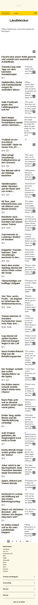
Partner (5, 595)
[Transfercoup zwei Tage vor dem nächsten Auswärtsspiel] (31, 70)
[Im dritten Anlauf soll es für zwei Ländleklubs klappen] (30, 530)
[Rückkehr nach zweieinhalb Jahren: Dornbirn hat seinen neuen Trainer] (31, 223)
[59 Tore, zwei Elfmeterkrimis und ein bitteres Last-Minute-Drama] (31, 206)
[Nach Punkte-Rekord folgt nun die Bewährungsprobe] (31, 358)
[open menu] (35, 13)
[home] (19, 13)
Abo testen (5, 13)
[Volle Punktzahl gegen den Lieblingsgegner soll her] (31, 107)
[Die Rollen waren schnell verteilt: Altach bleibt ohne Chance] (31, 389)
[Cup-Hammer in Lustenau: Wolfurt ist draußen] (31, 239)
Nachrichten (7, 546)
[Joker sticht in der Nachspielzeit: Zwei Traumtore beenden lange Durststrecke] (31, 469)
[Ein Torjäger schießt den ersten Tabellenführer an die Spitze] (31, 374)
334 (27, 541)
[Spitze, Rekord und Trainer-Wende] (31, 485)
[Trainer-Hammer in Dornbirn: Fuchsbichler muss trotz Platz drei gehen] (31, 324)
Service (5, 589)
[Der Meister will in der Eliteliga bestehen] (31, 174)
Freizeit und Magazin (10, 577)
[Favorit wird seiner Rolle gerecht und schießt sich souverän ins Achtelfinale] (19, 41)
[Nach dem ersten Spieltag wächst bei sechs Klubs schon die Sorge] (31, 269)
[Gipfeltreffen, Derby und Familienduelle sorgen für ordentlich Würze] (31, 90)
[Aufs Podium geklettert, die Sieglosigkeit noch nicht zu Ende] (31, 439)
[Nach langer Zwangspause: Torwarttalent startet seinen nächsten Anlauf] (30, 126)
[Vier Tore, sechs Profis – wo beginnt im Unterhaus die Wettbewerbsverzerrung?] (31, 304)
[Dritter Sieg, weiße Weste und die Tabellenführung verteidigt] (31, 422)
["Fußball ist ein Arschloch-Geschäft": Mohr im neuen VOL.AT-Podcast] (31, 142)
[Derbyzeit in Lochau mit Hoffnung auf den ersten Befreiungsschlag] (31, 498)
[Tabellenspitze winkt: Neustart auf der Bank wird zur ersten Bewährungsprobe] (31, 190)
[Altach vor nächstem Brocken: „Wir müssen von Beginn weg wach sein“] (31, 512)
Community (7, 583)
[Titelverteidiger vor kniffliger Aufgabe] (31, 286)
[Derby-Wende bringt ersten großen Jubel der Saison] (31, 455)
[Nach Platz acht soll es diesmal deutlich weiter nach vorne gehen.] (31, 405)
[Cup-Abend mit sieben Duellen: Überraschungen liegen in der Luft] (31, 340)
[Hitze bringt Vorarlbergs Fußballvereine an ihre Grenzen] (31, 160)
